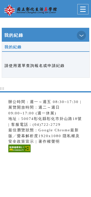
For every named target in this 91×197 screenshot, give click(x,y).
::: (2, 88)
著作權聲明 (49, 141)
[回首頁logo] (29, 9)
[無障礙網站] (19, 152)
